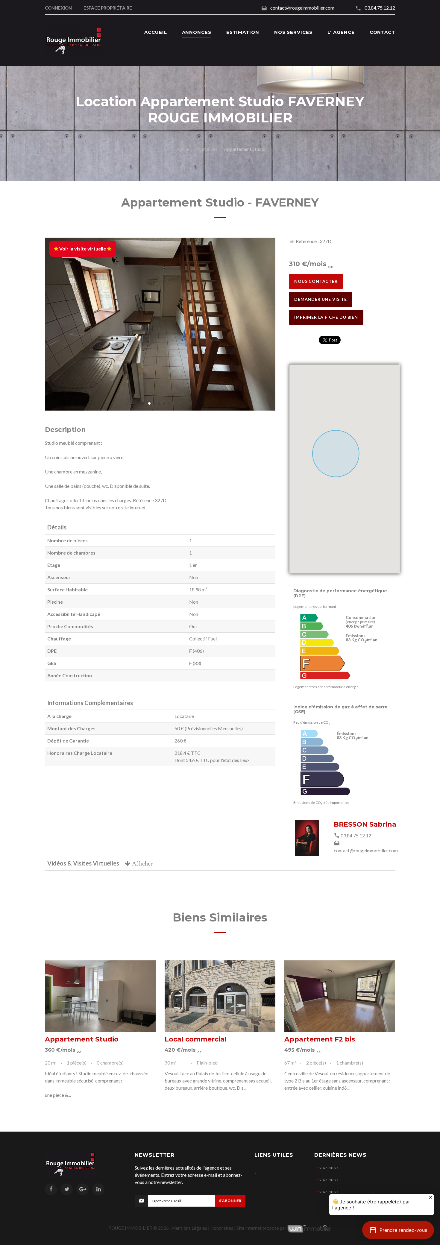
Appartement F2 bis (319, 1039)
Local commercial (196, 1039)
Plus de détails (100, 996)
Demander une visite (320, 299)
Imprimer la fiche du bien (326, 317)
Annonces (207, 149)
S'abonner (230, 1200)
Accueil (184, 149)
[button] (398, 1230)
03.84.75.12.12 (380, 7)
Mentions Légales (189, 1228)
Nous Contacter (316, 281)
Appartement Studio (82, 1039)
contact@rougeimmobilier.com (302, 7)
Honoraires (221, 1228)
